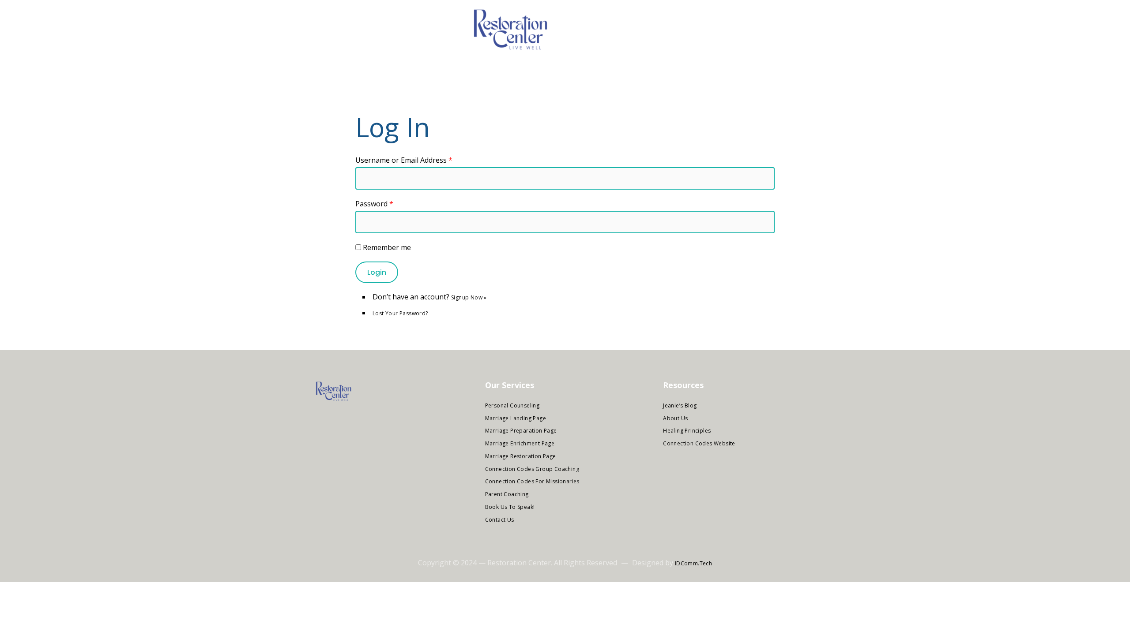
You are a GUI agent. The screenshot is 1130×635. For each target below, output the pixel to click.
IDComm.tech (693, 563)
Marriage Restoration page (520, 456)
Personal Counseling (512, 405)
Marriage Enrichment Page (520, 443)
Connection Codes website (699, 443)
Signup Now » (469, 297)
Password (374, 204)
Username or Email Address (403, 160)
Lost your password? (400, 313)
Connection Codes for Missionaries (532, 481)
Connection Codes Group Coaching (532, 469)
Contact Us (499, 519)
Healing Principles (687, 430)
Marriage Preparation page (521, 430)
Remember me (387, 247)
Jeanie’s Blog (680, 405)
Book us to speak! (510, 507)
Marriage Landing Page (515, 418)
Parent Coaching (507, 494)
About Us (675, 418)
